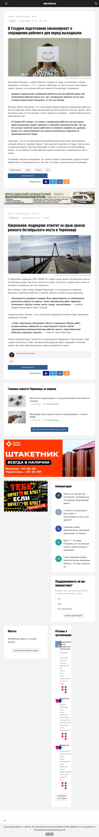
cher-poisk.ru (49, 3)
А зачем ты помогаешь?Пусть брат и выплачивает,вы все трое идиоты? (76, 515)
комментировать (27, 176)
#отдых (38, 170)
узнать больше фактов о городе (26, 650)
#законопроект (15, 170)
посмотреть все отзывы (61, 797)
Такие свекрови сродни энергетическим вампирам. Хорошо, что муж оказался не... (77, 562)
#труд (28, 170)
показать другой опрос (73, 615)
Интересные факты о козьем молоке (22, 640)
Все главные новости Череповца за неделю (49, 429)
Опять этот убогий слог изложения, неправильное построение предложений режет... (76, 499)
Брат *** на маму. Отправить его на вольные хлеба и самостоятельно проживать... (76, 545)
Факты (12, 631)
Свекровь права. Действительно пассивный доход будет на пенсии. (76, 530)
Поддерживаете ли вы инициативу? (70, 583)
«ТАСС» (33, 85)
